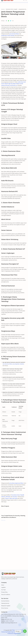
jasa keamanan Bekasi (14, 33)
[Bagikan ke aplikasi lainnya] (13, 20)
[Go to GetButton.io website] (25, 634)
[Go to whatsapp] (25, 631)
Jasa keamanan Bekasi (7, 364)
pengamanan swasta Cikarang (7, 35)
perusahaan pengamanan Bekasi (16, 483)
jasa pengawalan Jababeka (18, 364)
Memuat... (3, 520)
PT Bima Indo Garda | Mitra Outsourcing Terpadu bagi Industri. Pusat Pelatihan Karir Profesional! (14, 631)
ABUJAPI (8, 496)
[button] (6, 20)
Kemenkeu (15, 496)
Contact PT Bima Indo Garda (11, 498)
